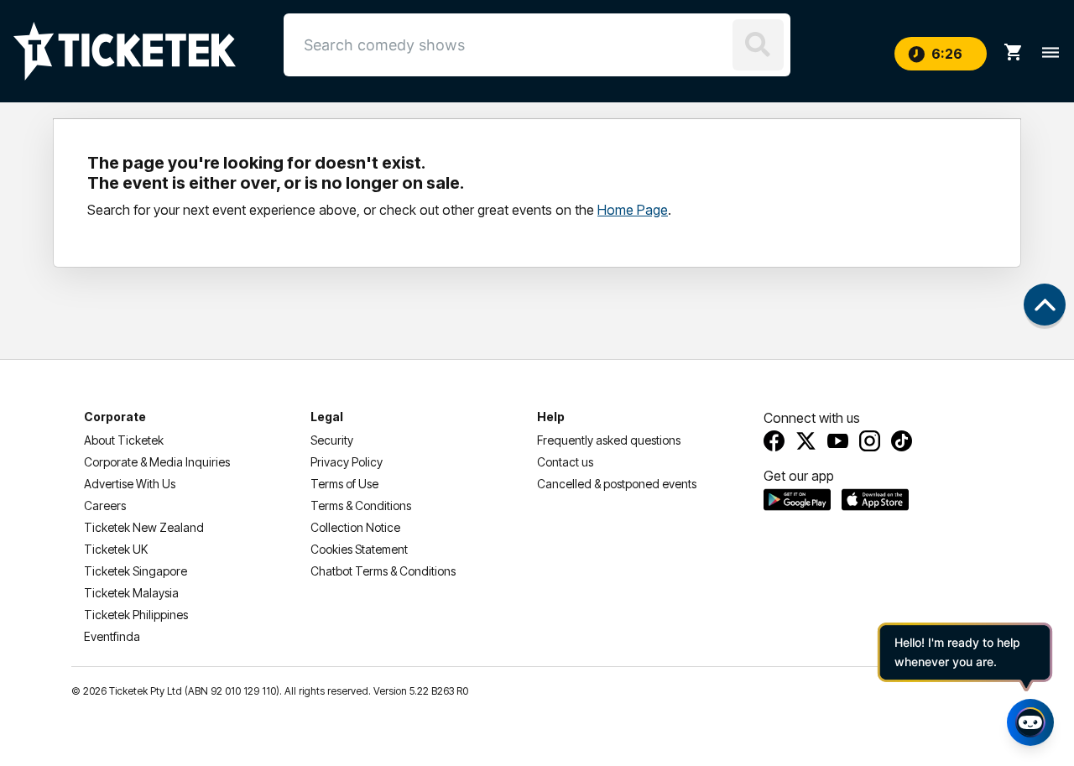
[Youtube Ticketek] (837, 440)
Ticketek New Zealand (144, 527)
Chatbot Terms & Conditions (383, 571)
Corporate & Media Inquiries (157, 462)
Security (331, 440)
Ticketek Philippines (136, 614)
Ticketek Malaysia (131, 593)
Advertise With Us (129, 484)
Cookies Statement (359, 549)
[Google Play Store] (797, 499)
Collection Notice (355, 527)
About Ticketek (124, 440)
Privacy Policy (346, 462)
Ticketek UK (116, 549)
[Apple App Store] (875, 499)
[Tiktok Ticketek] (901, 440)
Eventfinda (112, 636)
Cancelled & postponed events (616, 484)
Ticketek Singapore (135, 571)
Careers (105, 505)
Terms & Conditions (360, 505)
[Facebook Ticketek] (774, 440)
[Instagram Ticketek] (869, 440)
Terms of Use (344, 484)
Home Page (632, 209)
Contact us (565, 462)
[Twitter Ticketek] (805, 440)
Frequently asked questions (608, 440)
